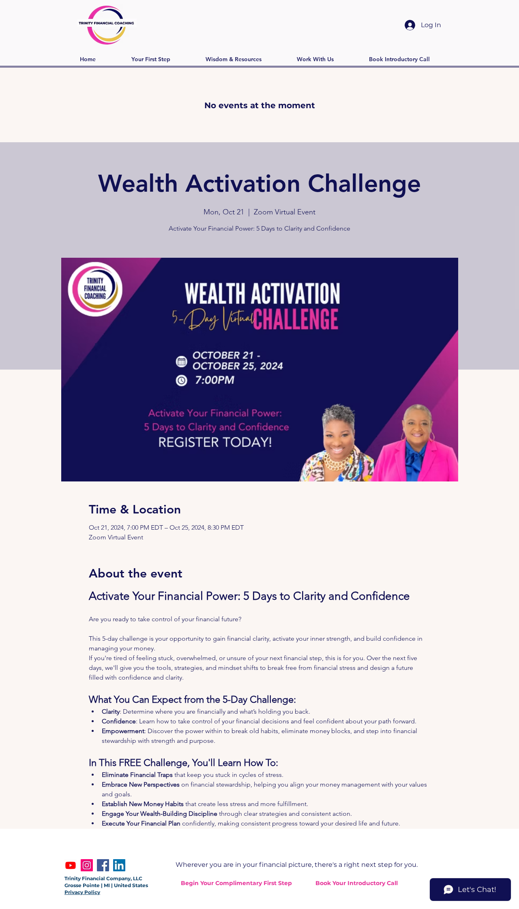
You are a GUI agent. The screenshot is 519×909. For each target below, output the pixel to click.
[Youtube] (70, 865)
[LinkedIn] (119, 865)
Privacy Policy (82, 892)
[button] (151, 59)
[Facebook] (103, 865)
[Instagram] (87, 865)
